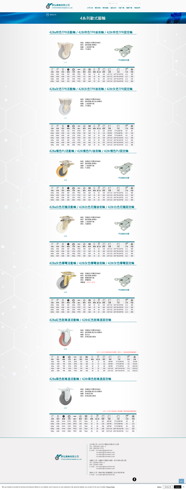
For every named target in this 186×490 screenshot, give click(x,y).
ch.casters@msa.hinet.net (105, 467)
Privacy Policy (110, 487)
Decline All (168, 487)
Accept (178, 487)
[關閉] (184, 486)
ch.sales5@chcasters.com (105, 456)
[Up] (181, 481)
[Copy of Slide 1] (65, 62)
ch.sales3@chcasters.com (105, 454)
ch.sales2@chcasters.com (105, 468)
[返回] (53, 52)
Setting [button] (159, 487)
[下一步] (78, 52)
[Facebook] (134, 479)
